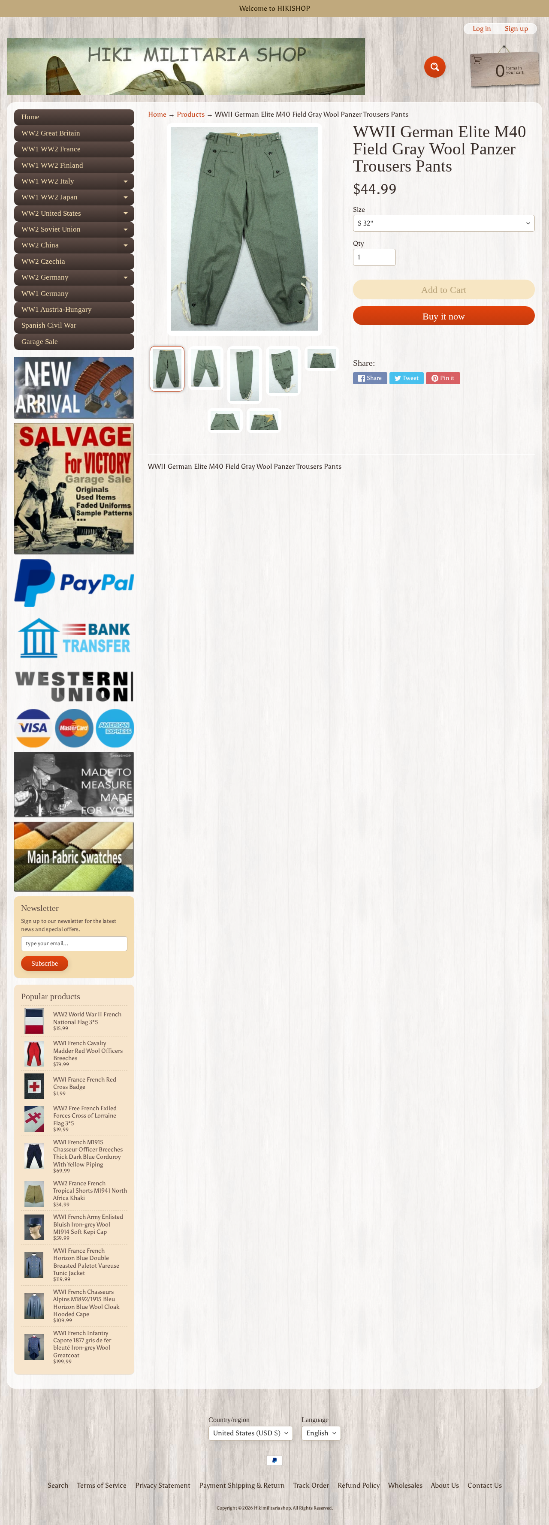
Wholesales (405, 1485)
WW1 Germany (45, 293)
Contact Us (485, 1485)
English (317, 1433)
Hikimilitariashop (272, 1508)
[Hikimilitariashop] (186, 66)
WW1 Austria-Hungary (56, 309)
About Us (445, 1485)
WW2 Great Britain (50, 133)
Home (30, 117)
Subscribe (44, 963)
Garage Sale (39, 342)
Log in (482, 28)
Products (191, 114)
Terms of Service (102, 1485)
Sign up (516, 28)
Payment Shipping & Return (242, 1485)
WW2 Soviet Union (77, 231)
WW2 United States (77, 215)
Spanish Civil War (48, 325)
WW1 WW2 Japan (77, 199)
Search (58, 1485)
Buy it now (443, 316)
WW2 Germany (77, 279)
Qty (358, 243)
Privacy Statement (162, 1485)
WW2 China (77, 247)
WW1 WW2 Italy (77, 183)
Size (359, 209)
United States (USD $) (247, 1433)
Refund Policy (359, 1485)
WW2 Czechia (43, 261)
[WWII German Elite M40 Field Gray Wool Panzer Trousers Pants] (167, 369)
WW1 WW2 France (51, 149)
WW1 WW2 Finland (52, 165)
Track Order (311, 1485)
